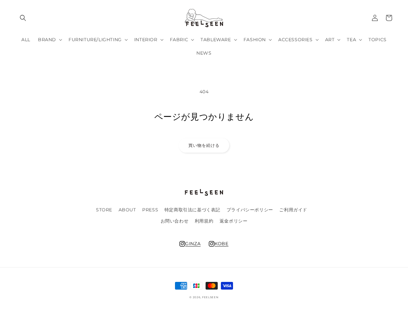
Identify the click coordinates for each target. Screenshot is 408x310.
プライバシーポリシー (250, 210)
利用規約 (204, 221)
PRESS (150, 210)
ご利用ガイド (293, 210)
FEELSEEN (210, 297)
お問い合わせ (175, 221)
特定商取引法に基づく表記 (192, 210)
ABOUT (127, 210)
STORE (104, 210)
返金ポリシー (234, 221)
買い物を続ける (204, 145)
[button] (23, 18)
